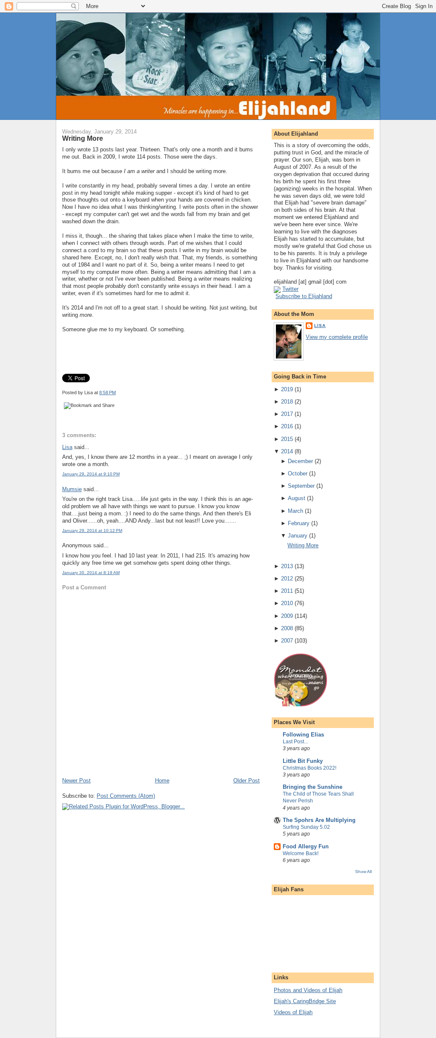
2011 (287, 591)
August (296, 498)
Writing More (82, 138)
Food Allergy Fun (306, 846)
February (299, 523)
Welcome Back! (300, 853)
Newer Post (76, 780)
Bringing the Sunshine (312, 787)
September (301, 486)
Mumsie (72, 489)
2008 (287, 628)
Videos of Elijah (293, 1012)
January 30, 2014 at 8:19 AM (91, 572)
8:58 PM (107, 392)
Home (162, 780)
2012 (287, 578)
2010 (287, 603)
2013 (287, 566)
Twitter (290, 289)
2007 (287, 640)
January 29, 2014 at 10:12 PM (92, 530)
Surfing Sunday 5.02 (306, 827)
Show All (363, 871)
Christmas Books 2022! (309, 768)
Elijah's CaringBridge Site (305, 1001)
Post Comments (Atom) (126, 796)
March (295, 511)
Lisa (67, 447)
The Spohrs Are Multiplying (319, 820)
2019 (287, 389)
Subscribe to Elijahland (303, 296)
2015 (287, 439)
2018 (287, 401)
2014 (287, 451)
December (300, 461)
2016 (287, 426)
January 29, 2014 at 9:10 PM (91, 474)
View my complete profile (337, 337)
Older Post (246, 780)
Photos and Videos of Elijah (308, 990)
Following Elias (303, 734)
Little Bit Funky (303, 761)
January (297, 535)
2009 (287, 616)
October (297, 473)
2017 (287, 414)
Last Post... (295, 742)
